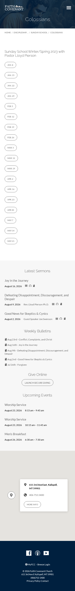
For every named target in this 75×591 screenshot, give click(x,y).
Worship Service (15, 404)
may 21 (10, 241)
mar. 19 (11, 168)
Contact (45, 581)
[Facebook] (28, 553)
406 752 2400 (36, 494)
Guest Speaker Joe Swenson (38, 319)
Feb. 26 (10, 137)
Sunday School (39, 32)
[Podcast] (37, 553)
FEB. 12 (10, 116)
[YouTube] (46, 553)
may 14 (10, 230)
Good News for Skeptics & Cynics (26, 313)
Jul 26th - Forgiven (17, 364)
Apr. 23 (10, 199)
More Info (32, 504)
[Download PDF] (34, 286)
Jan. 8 (10, 65)
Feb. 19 (10, 127)
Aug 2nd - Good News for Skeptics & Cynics (29, 359)
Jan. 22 (10, 85)
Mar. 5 (10, 147)
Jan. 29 (10, 96)
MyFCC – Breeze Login (38, 564)
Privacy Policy (33, 581)
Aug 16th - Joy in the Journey (22, 345)
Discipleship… (21, 32)
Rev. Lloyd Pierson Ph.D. (36, 304)
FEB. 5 (10, 106)
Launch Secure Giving (37, 382)
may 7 (10, 220)
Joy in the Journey (16, 280)
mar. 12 (11, 158)
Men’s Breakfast (15, 434)
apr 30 (10, 210)
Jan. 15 (10, 75)
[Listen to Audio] (30, 286)
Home (8, 32)
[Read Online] (26, 286)
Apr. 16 (10, 189)
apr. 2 (10, 179)
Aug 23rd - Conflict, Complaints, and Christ (29, 339)
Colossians (56, 32)
